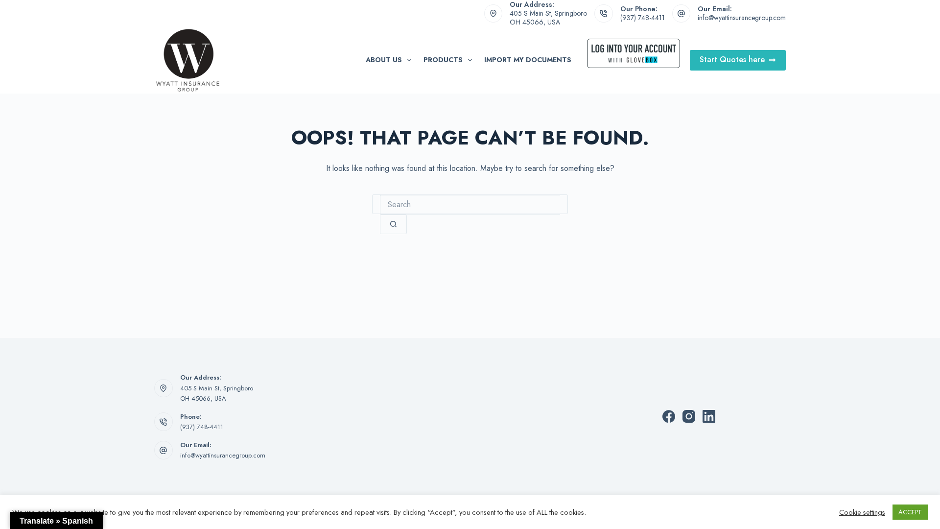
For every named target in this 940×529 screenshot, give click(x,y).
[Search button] (393, 224)
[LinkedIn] (709, 416)
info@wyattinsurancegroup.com (742, 18)
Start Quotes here (732, 59)
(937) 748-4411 (642, 18)
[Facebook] (668, 416)
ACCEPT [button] (910, 512)
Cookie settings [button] (862, 512)
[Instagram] (688, 416)
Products (443, 60)
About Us (384, 60)
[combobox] (470, 205)
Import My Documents (527, 60)
